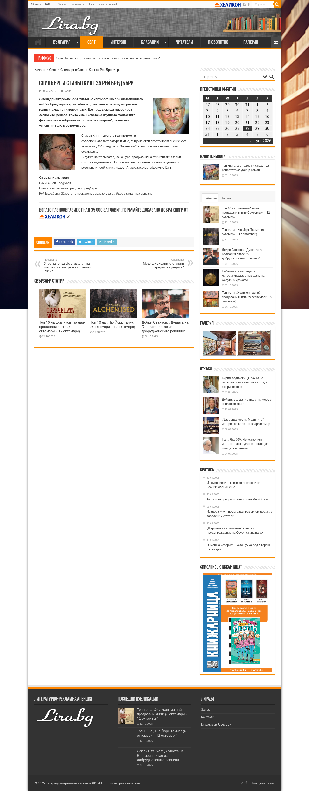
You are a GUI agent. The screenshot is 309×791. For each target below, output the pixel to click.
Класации (150, 42)
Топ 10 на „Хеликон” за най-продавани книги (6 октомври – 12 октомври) (62, 326)
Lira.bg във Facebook (103, 4)
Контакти (78, 4)
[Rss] (244, 4)
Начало (38, 42)
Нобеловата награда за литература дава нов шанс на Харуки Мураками (243, 275)
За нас (62, 4)
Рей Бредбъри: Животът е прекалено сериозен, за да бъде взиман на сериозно (95, 193)
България (61, 42)
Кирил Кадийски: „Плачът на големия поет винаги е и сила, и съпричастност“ (108, 58)
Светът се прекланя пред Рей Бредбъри (68, 188)
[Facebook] (248, 4)
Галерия (250, 42)
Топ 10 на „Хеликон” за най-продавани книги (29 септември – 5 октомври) (247, 297)
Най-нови (210, 198)
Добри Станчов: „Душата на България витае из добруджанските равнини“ (165, 326)
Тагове (226, 198)
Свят (91, 42)
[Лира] (70, 20)
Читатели (184, 42)
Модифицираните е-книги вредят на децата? (163, 263)
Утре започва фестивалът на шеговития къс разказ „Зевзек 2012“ (67, 265)
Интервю (118, 42)
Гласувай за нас (263, 783)
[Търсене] (277, 4)
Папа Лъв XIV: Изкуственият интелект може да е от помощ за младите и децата (245, 444)
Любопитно (218, 42)
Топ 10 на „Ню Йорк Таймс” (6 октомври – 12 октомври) (112, 324)
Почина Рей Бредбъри (55, 183)
